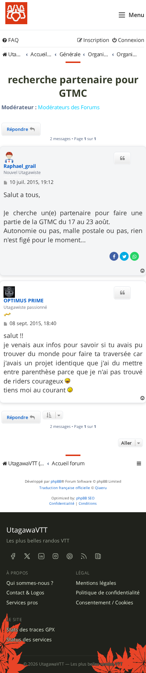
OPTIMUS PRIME (24, 301)
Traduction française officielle (64, 488)
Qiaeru (101, 488)
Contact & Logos (25, 592)
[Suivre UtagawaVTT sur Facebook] (12, 556)
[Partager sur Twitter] (124, 256)
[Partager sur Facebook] (114, 256)
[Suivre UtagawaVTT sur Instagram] (55, 556)
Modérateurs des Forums (69, 107)
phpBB (56, 481)
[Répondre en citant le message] (122, 158)
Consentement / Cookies (104, 602)
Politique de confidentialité (108, 592)
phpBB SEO (85, 498)
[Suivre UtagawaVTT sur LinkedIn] (41, 556)
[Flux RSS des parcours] (83, 556)
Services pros (22, 602)
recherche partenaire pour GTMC (73, 86)
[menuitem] (10, 40)
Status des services (29, 639)
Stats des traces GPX (30, 629)
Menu (136, 15)
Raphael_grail (20, 166)
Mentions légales (96, 583)
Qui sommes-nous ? (29, 583)
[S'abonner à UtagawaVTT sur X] (27, 556)
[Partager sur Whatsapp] (134, 256)
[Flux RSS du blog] (97, 556)
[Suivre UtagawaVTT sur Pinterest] (69, 556)
